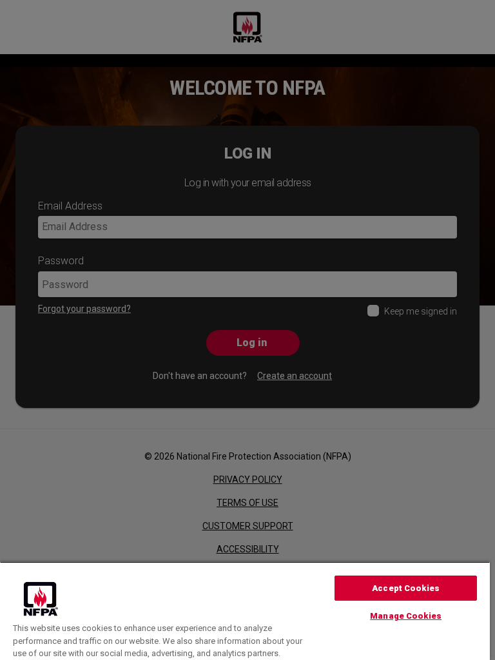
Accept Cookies (406, 588)
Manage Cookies (406, 616)
